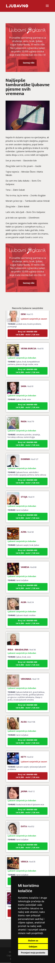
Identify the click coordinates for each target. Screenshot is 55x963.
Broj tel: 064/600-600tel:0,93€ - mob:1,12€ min (27, 328)
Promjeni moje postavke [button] (33, 952)
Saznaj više (28, 62)
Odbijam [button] (33, 946)
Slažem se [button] (33, 940)
